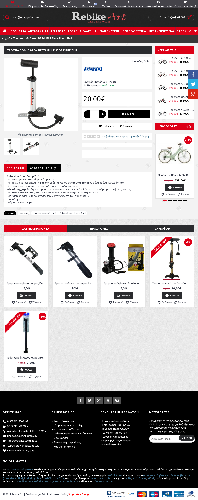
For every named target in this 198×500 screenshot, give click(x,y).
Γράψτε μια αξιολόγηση (135, 136)
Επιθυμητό (108, 126)
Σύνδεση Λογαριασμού (115, 436)
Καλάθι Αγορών (111, 444)
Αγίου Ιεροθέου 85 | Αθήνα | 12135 (26, 431)
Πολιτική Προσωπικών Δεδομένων (73, 433)
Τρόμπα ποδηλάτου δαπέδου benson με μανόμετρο (123, 283)
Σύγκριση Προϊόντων (114, 432)
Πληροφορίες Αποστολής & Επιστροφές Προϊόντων (68, 427)
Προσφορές (168, 126)
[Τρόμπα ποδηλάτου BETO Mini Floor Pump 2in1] (41, 94)
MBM (151, 478)
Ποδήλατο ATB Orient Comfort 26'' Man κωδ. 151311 (181, 71)
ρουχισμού (105, 481)
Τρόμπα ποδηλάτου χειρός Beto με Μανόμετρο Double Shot (26, 283)
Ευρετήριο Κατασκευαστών (23, 445)
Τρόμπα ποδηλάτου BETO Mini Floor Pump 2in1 (59, 213)
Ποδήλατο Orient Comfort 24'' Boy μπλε (181, 97)
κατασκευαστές (100, 478)
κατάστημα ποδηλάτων (20, 469)
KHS (135, 478)
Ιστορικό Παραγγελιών (115, 428)
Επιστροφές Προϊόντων (116, 424)
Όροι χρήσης (61, 437)
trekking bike (32, 478)
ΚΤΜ (128, 478)
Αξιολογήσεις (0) (44, 168)
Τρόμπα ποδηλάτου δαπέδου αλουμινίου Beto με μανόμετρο (172, 283)
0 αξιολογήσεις (110, 136)
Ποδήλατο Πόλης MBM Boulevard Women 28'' (175, 175)
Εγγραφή (187, 438)
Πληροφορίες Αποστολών (22, 435)
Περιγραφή (15, 168)
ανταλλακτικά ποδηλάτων (32, 481)
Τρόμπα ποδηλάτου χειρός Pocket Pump (75, 283)
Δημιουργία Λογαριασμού (116, 440)
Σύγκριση (128, 126)
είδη (95, 481)
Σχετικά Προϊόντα (35, 228)
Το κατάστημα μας (64, 421)
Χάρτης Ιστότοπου (64, 446)
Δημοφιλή (162, 228)
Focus (142, 478)
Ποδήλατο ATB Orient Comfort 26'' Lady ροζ (181, 58)
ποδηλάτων (115, 475)
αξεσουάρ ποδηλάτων (64, 481)
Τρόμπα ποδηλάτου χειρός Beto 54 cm (26, 357)
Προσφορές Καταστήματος (22, 441)
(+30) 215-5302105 (17, 421)
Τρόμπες (24, 213)
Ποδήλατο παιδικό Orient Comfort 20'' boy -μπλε (181, 110)
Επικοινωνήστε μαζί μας (20, 450)
